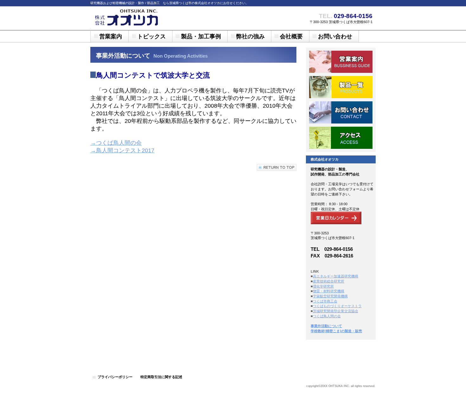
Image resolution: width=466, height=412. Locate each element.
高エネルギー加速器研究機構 (335, 276)
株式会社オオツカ (153, 18)
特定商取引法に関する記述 (161, 377)
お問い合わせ (340, 112)
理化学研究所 (323, 286)
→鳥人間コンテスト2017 (122, 150)
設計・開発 (340, 62)
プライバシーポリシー (115, 377)
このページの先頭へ (276, 167)
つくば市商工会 (325, 301)
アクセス (340, 138)
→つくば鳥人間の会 (116, 143)
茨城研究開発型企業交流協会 (335, 311)
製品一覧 (340, 87)
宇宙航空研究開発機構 (330, 296)
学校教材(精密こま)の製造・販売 (336, 331)
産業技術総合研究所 (328, 281)
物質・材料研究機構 (328, 291)
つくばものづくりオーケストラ (337, 306)
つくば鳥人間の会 (327, 316)
